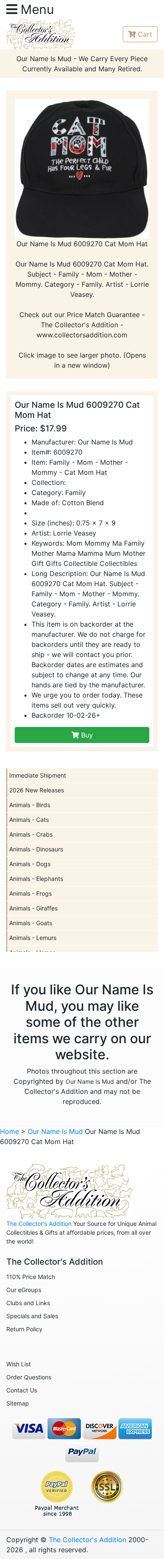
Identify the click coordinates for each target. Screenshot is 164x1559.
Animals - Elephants (36, 878)
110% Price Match (30, 1276)
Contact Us (21, 1390)
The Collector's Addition (38, 1223)
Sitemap (17, 1403)
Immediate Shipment (37, 775)
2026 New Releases (36, 790)
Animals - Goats (30, 922)
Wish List (18, 1364)
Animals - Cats (29, 819)
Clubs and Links (28, 1302)
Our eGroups (23, 1289)
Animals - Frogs (30, 893)
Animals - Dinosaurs (36, 849)
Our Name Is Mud (90, 1081)
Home (9, 1131)
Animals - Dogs (29, 863)
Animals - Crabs (31, 834)
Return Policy (24, 1329)
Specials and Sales (32, 1315)
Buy (86, 735)
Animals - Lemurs (32, 937)
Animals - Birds (29, 804)
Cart (145, 34)
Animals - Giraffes (33, 908)
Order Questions (28, 1377)
